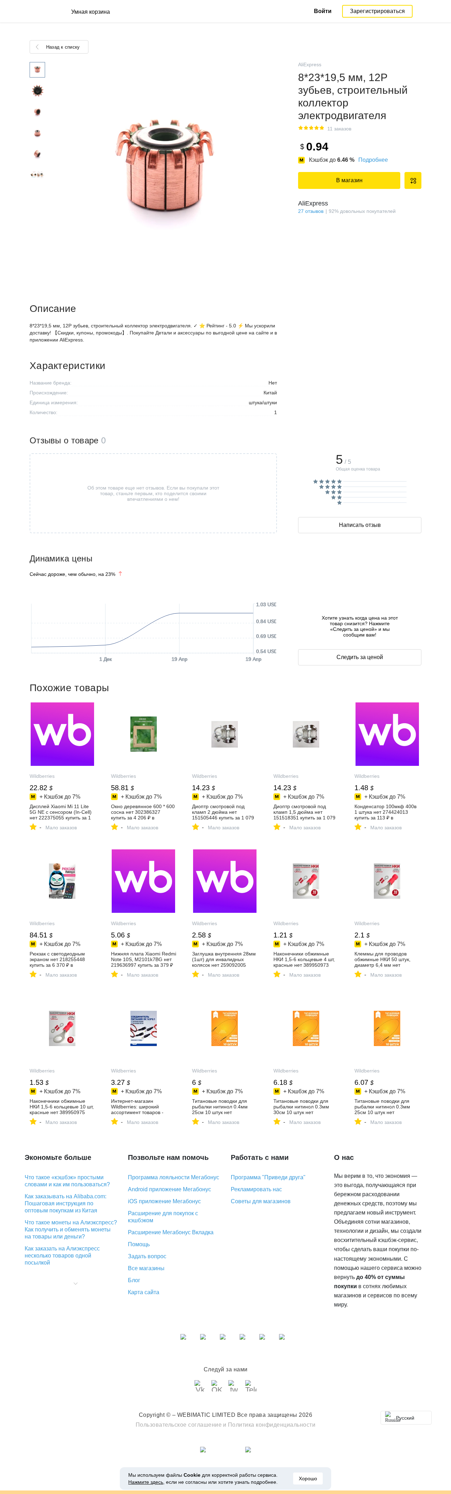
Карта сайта (143, 1292)
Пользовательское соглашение (179, 1425)
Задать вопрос (147, 1256)
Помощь (139, 1244)
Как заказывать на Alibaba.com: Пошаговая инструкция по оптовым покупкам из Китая (65, 1203)
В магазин (349, 180)
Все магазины (146, 1268)
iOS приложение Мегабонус (164, 1201)
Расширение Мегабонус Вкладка (171, 1232)
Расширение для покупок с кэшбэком (163, 1216)
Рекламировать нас (256, 1189)
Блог (134, 1280)
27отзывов (310, 211)
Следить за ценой (359, 657)
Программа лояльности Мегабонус (173, 1177)
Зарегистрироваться (377, 11)
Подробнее (373, 160)
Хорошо (308, 1478)
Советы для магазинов (261, 1201)
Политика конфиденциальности (272, 1425)
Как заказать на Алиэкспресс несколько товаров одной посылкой (62, 1256)
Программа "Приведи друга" (268, 1177)
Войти (323, 11)
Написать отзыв (360, 525)
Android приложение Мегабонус (169, 1189)
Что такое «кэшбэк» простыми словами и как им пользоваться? (67, 1180)
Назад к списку (63, 47)
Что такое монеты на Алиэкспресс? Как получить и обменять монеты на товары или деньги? (71, 1229)
